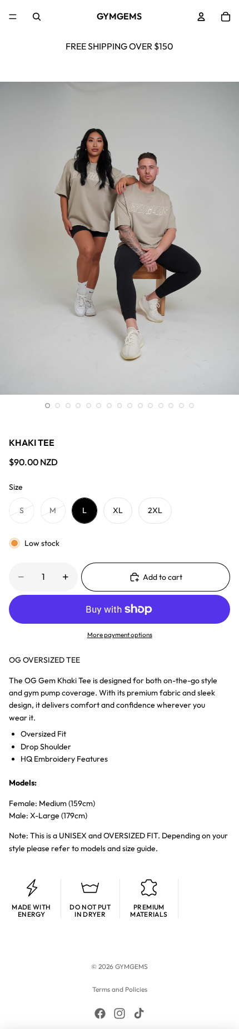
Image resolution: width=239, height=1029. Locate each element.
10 (140, 405)
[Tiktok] (139, 1013)
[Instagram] (119, 1013)
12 (161, 405)
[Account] (201, 16)
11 (151, 405)
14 (181, 405)
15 (192, 405)
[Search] (36, 16)
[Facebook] (100, 1013)
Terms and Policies (119, 989)
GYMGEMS (131, 966)
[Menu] (13, 16)
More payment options (119, 634)
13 (171, 405)
